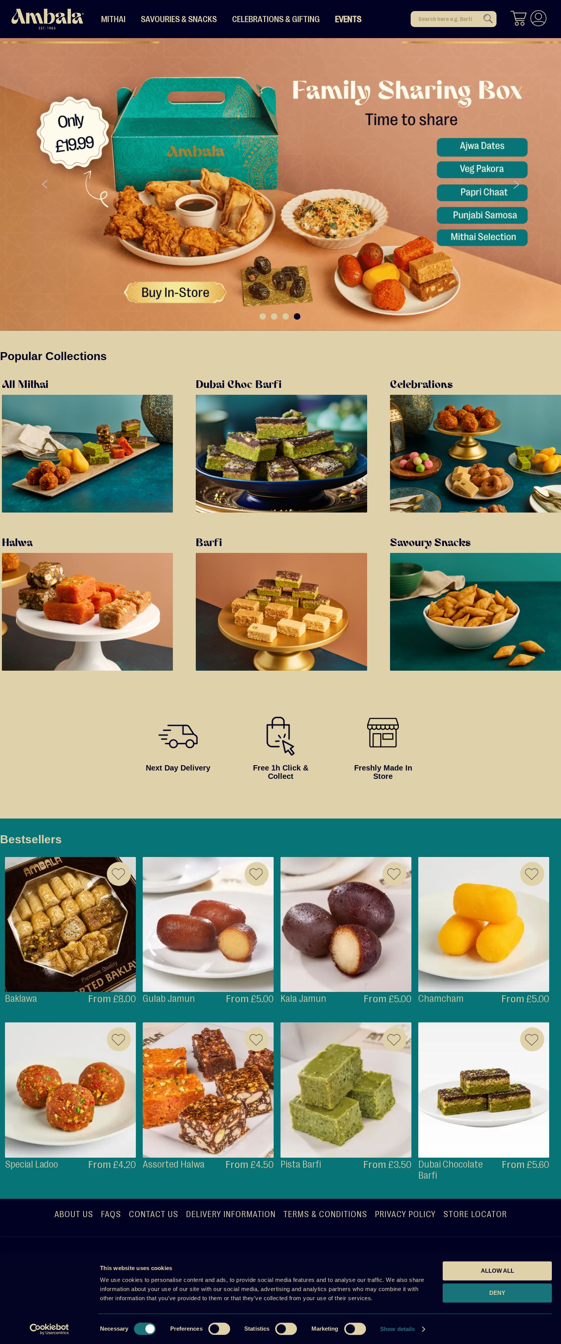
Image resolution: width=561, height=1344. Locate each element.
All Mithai (25, 385)
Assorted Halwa (174, 1164)
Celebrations (421, 385)
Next (516, 184)
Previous (44, 184)
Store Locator (475, 1214)
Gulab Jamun (169, 998)
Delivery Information (231, 1214)
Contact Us (153, 1214)
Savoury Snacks (430, 543)
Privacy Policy (405, 1214)
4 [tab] (297, 316)
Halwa (17, 543)
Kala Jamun (303, 998)
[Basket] (519, 19)
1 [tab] (263, 316)
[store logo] (47, 19)
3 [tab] (285, 316)
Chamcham (441, 998)
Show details (397, 1329)
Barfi (209, 543)
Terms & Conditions (325, 1214)
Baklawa (21, 998)
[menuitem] (113, 19)
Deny (497, 1293)
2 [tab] (274, 316)
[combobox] (454, 19)
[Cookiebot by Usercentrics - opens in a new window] (49, 1329)
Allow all (497, 1270)
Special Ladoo (31, 1164)
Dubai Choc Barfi (239, 385)
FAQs (111, 1214)
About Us (73, 1214)
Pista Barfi (300, 1164)
